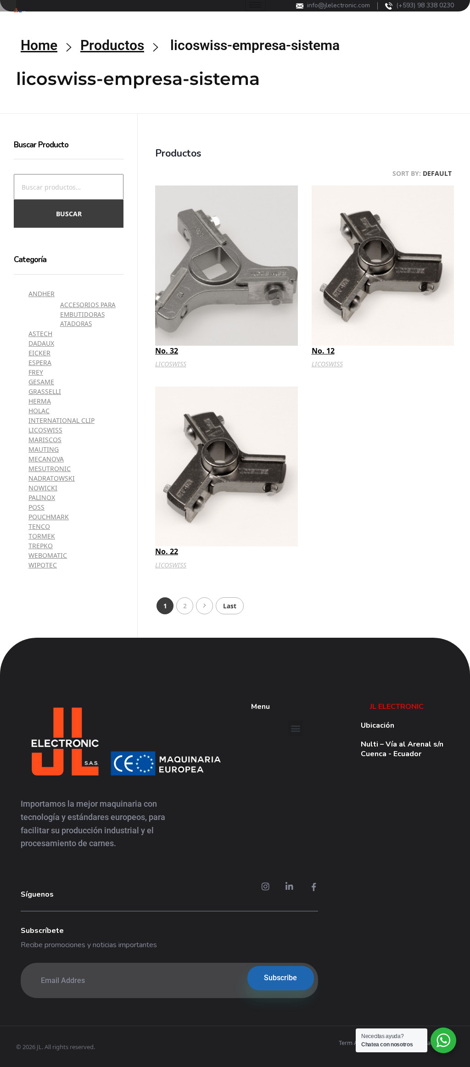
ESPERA (39, 362)
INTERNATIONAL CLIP (61, 420)
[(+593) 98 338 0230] (388, 6)
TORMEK (41, 536)
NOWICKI (42, 487)
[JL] (125, 744)
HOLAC (39, 410)
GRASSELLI (44, 391)
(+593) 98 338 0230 (425, 5)
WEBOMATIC (47, 555)
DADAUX (41, 343)
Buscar (69, 213)
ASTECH (40, 333)
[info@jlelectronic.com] (299, 6)
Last (229, 605)
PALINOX (41, 497)
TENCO (39, 526)
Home (39, 45)
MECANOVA (46, 459)
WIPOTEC (42, 565)
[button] (295, 728)
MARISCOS (45, 439)
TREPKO (40, 545)
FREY (35, 372)
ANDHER (41, 293)
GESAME (41, 381)
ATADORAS (76, 323)
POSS (36, 507)
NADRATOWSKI (51, 478)
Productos (112, 45)
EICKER (39, 352)
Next (204, 605)
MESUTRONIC (49, 468)
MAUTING (43, 449)
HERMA (39, 401)
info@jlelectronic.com (338, 5)
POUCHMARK (48, 516)
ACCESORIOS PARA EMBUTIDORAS (88, 309)
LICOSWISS (170, 363)
